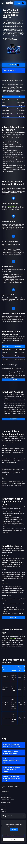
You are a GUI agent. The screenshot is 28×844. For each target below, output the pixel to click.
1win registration (11, 206)
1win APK (12, 638)
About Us (3, 811)
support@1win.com (6, 797)
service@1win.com (6, 802)
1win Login (13, 419)
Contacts (3, 809)
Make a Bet (13, 617)
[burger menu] (2, 3)
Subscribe (13, 839)
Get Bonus (13, 380)
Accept (14, 829)
